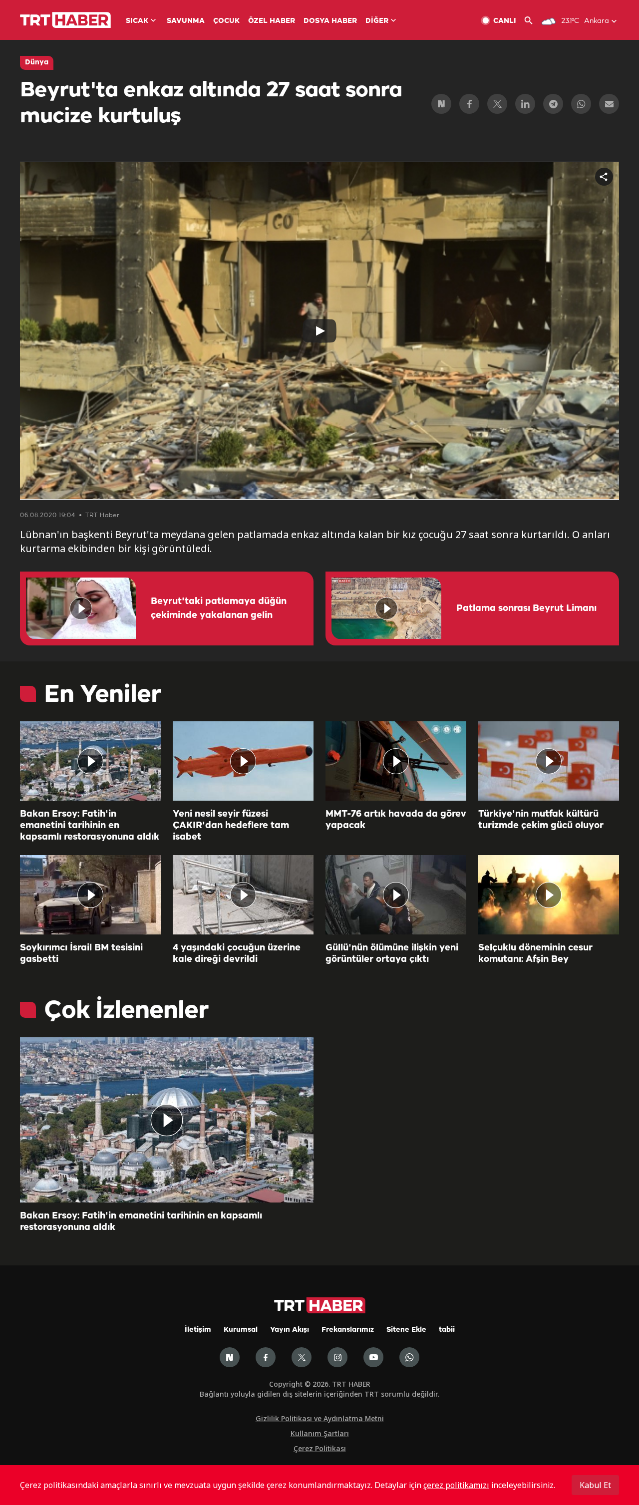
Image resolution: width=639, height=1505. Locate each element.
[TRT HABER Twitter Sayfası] (302, 1357)
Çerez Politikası (320, 1448)
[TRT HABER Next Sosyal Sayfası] (230, 1357)
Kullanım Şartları (320, 1433)
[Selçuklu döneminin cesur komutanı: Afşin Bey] (548, 894)
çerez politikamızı (456, 1485)
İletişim (198, 1330)
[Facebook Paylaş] (469, 104)
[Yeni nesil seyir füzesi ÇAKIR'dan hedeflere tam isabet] (243, 761)
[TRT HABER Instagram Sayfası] (337, 1357)
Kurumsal (241, 1330)
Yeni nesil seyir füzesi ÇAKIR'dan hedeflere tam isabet (231, 825)
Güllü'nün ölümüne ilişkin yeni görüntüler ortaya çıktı (391, 953)
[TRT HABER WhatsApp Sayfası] (409, 1357)
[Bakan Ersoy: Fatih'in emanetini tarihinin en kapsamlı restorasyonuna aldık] (90, 761)
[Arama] (532, 20)
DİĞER (376, 21)
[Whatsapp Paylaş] (581, 104)
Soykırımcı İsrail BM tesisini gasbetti (81, 953)
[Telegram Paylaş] (553, 104)
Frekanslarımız (347, 1330)
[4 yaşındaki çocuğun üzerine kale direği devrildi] (243, 894)
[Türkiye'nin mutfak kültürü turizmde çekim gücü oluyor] (548, 761)
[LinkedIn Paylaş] (525, 104)
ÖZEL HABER (271, 21)
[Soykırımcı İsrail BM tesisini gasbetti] (90, 894)
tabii (447, 1330)
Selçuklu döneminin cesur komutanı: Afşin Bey (535, 953)
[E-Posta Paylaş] (609, 104)
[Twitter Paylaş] (497, 104)
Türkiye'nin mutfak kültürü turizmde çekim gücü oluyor (541, 820)
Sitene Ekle (406, 1330)
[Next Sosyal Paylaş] (441, 104)
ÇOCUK (226, 21)
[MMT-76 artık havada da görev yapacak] (395, 761)
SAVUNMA (186, 21)
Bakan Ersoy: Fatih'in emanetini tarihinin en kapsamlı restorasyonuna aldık (89, 825)
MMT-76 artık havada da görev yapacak (395, 820)
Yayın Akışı (289, 1330)
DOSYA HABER (330, 21)
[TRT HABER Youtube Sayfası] (373, 1357)
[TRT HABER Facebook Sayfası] (266, 1357)
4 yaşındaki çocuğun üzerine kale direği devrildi (237, 953)
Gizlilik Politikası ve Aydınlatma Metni (320, 1418)
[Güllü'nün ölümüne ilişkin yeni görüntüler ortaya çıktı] (395, 894)
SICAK (137, 21)
